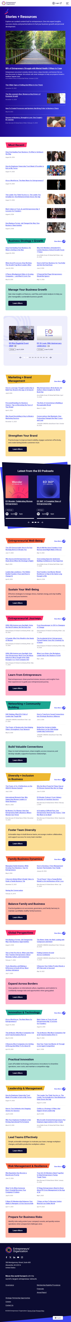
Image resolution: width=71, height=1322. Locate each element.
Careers (8, 1302)
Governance (10, 1285)
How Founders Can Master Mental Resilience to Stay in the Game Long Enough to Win (49, 574)
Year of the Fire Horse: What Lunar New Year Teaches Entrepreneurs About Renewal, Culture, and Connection (19, 955)
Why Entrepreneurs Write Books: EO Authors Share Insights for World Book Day (49, 390)
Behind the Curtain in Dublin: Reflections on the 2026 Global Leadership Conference (47, 729)
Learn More (17, 303)
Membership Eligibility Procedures (48, 1285)
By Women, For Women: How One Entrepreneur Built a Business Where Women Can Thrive (18, 813)
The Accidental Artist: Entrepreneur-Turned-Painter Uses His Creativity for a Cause (50, 640)
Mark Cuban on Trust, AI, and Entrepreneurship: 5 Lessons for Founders (47, 1021)
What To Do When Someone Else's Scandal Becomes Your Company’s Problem (16, 1190)
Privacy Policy (40, 1311)
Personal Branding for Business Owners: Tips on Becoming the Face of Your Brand (19, 405)
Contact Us (9, 1305)
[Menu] (67, 3)
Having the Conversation (14, 890)
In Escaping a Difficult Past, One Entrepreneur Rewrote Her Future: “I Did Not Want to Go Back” (51, 813)
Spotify (13, 514)
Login (59, 3)
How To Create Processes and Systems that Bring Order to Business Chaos (32, 108)
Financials (40, 1289)
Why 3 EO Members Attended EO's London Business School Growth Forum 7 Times (50, 250)
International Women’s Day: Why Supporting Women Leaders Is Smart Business (17, 799)
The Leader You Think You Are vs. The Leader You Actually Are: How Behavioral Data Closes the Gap (51, 1097)
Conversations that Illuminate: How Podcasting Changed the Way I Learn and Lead (49, 418)
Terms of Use (31, 1311)
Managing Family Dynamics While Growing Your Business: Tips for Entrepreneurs (17, 868)
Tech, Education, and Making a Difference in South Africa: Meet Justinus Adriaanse (17, 968)
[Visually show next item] (50, 357)
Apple (21, 514)
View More (58, 241)
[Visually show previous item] (21, 357)
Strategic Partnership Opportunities (18, 1298)
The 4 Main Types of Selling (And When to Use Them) (24, 85)
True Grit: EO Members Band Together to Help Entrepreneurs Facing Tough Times (50, 1175)
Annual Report (42, 1292)
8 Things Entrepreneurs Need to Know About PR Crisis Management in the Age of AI (51, 1190)
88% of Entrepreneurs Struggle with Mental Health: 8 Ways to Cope (34, 68)
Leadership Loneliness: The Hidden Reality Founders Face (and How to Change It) (18, 574)
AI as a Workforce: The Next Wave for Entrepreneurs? (25, 180)
